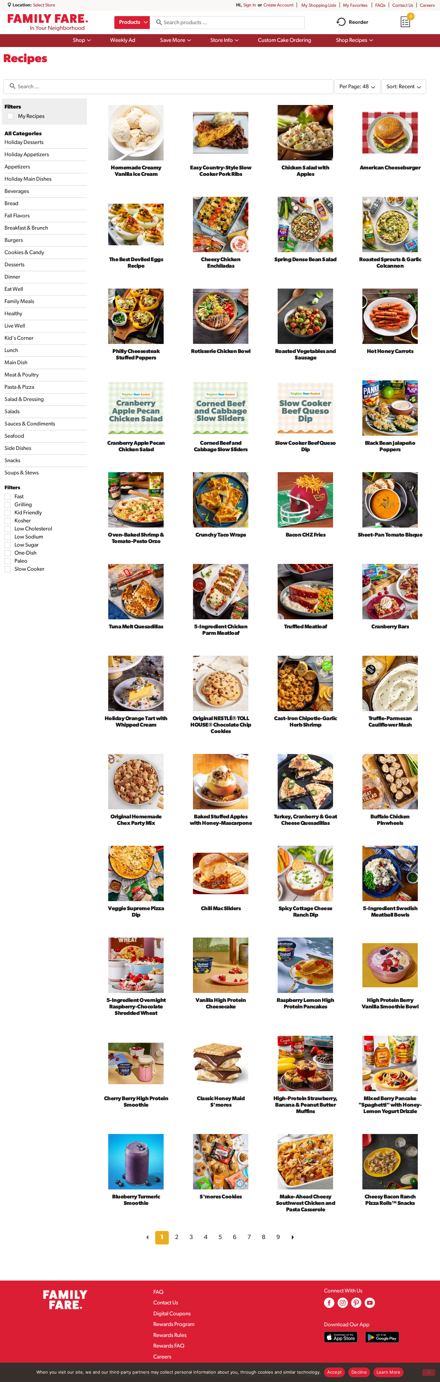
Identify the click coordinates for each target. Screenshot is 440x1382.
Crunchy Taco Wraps (221, 535)
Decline (359, 1372)
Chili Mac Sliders (221, 908)
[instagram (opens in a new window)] (343, 1305)
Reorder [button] (358, 22)
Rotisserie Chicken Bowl (221, 351)
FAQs (380, 5)
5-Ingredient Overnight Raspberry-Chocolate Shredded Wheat (136, 1007)
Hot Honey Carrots (390, 351)
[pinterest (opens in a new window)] (356, 1305)
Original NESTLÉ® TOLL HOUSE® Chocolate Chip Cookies (220, 725)
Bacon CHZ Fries (306, 535)
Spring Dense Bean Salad (305, 259)
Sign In (249, 5)
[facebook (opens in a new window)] (329, 1305)
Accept (334, 1372)
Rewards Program (174, 1324)
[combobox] (132, 22)
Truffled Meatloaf (305, 627)
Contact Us (402, 5)
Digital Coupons (172, 1314)
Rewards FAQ (168, 1346)
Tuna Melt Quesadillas (136, 627)
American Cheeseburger (390, 168)
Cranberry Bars (390, 627)
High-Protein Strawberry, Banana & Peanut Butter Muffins (305, 1105)
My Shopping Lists (318, 5)
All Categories (23, 134)
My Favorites (355, 5)
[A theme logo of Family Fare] (48, 22)
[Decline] (428, 1372)
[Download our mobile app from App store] (341, 1337)
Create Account (278, 5)
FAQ (158, 1292)
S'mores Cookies (221, 1197)
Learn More (389, 1372)
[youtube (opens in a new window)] (370, 1305)
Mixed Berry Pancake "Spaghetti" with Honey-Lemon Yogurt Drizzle (390, 1105)
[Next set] (292, 1237)
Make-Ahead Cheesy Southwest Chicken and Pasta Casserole (305, 1203)
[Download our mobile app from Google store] (382, 1337)
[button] (162, 1237)
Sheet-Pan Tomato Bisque (390, 535)
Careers (427, 5)
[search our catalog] (157, 22)
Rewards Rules (170, 1335)
